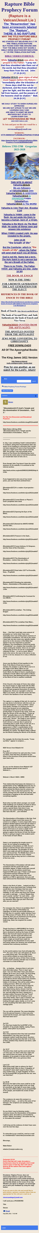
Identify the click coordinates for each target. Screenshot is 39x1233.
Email (8, 1211)
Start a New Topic (7, 390)
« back (4, 1227)
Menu (5, 378)
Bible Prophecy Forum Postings (15, 386)
